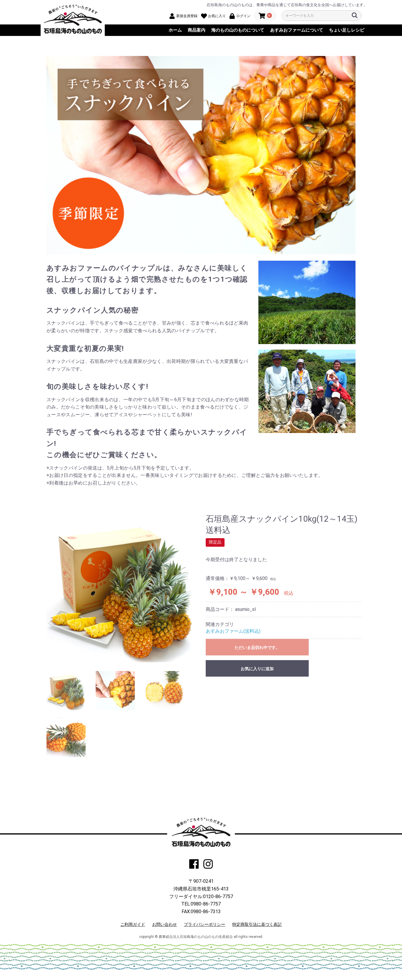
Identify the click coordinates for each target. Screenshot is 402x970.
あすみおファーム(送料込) (233, 631)
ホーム (175, 30)
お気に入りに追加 (257, 668)
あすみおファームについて (296, 30)
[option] (120, 587)
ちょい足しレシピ (346, 30)
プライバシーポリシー (204, 924)
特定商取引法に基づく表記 (257, 924)
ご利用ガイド (132, 924)
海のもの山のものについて (237, 30)
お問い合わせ (164, 924)
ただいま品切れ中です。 (257, 647)
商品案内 (196, 30)
